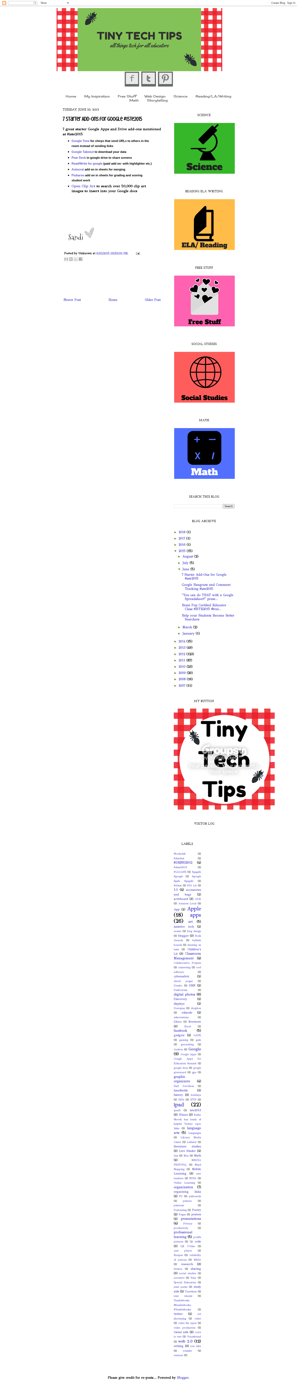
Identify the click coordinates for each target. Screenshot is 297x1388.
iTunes (183, 1114)
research (187, 1264)
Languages (194, 1133)
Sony (193, 1277)
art (190, 922)
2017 (182, 538)
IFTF (193, 1099)
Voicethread (194, 1336)
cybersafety (181, 976)
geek (198, 1040)
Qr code (195, 1241)
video (198, 1318)
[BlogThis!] (71, 259)
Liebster (192, 1142)
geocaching (187, 1044)
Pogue (182, 1214)
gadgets (179, 1035)
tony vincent (183, 1296)
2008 (183, 679)
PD (181, 1196)
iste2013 (195, 1110)
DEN (192, 985)
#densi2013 (180, 867)
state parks (180, 1287)
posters (196, 1214)
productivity (181, 1228)
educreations (181, 1017)
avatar (177, 931)
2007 (182, 686)
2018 (183, 532)
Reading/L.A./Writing (213, 96)
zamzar (178, 1355)
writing (178, 1346)
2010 (183, 667)
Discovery (180, 999)
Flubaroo (78, 175)
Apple (194, 909)
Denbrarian (180, 990)
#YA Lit (192, 885)
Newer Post (72, 300)
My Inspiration (97, 96)
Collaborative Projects (187, 963)
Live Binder (187, 1151)
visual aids (181, 1332)
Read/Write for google (87, 163)
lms (176, 1155)
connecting (184, 967)
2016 (183, 545)
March (187, 627)
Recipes (178, 1255)
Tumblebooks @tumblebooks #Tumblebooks (182, 1305)
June (186, 569)
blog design (194, 931)
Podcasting (180, 1210)
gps (194, 1072)
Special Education (185, 1282)
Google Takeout (83, 151)
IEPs (181, 1099)
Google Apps (189, 1054)
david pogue (183, 981)
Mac (186, 1155)
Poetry (196, 1210)
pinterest (179, 1205)
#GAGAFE (180, 872)
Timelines (191, 1291)
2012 (182, 654)
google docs (181, 1068)
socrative (179, 1277)
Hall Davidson (184, 1086)
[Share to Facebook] (81, 259)
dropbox (196, 1008)
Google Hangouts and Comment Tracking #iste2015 (206, 586)
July (186, 563)
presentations (191, 1219)
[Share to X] (76, 259)
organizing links (187, 1191)
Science (180, 96)
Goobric (178, 1049)
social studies (187, 1273)
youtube (187, 1350)
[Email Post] (137, 253)
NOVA (192, 1178)
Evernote (195, 1021)
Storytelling (157, 100)
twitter (178, 1314)
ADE (198, 899)
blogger (183, 935)
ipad (179, 1104)
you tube (195, 1346)
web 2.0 (185, 1341)
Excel (187, 1026)
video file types (187, 1323)
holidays (196, 1095)
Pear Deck (79, 157)
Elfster (178, 1021)
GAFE (197, 1035)
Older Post (153, 300)
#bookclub (180, 853)
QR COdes (187, 1246)
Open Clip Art (83, 186)
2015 (183, 551)
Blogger (183, 1378)
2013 (183, 648)
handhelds (181, 1090)
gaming (183, 1040)
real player (183, 1250)
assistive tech (184, 926)
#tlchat (178, 885)
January (189, 633)
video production (184, 1327)
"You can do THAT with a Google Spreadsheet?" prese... (207, 597)
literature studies (187, 1146)
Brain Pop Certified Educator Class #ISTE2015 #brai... (204, 607)
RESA (197, 1259)
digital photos (184, 994)
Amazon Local (187, 903)
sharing (196, 1269)
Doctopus (179, 1008)
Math (134, 100)
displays (179, 1003)
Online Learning (184, 1182)
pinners (187, 1201)
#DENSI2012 (183, 862)
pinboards (195, 1196)
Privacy (187, 1223)
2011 (182, 660)
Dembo (178, 985)
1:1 (176, 890)
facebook (180, 1031)
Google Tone (81, 141)
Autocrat (78, 169)
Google (195, 1049)
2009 (183, 673)
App (177, 909)
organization (183, 1187)
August (188, 556)
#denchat (179, 858)
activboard (181, 899)
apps (195, 915)
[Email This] (66, 259)
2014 (182, 641)
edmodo (187, 1012)
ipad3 (177, 1110)
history (178, 1095)
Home (71, 96)
